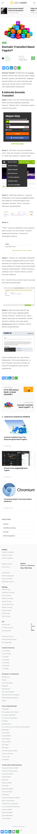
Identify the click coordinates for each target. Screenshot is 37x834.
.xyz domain (5, 660)
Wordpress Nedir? (7, 774)
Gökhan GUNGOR (8, 59)
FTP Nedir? (5, 786)
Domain (31, 73)
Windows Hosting (7, 598)
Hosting (5, 524)
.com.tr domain (6, 654)
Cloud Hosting (6, 610)
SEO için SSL (6, 625)
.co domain (5, 668)
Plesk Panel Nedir (7, 812)
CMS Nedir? (5, 795)
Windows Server (7, 564)
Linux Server (6, 567)
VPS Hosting (6, 613)
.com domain (6, 651)
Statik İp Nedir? (7, 783)
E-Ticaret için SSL (7, 628)
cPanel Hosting (6, 601)
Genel (4, 42)
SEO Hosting (6, 616)
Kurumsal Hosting (7, 604)
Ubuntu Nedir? (6, 777)
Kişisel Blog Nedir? (7, 789)
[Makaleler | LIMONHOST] (18, 3)
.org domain (5, 666)
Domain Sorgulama (8, 552)
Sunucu (23, 563)
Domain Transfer (7, 555)
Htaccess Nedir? (7, 809)
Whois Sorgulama (9, 536)
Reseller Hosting (7, 607)
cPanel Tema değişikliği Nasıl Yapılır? (15, 469)
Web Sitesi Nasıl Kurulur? (10, 771)
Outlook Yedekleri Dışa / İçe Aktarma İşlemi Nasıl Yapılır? (15, 438)
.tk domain (5, 657)
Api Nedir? (5, 780)
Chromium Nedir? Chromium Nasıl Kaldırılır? (17, 500)
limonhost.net (7, 324)
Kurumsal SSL (6, 631)
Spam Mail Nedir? (7, 815)
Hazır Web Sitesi (26, 568)
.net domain (5, 663)
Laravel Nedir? (6, 818)
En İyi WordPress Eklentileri (11, 807)
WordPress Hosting (9, 528)
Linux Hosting (6, 595)
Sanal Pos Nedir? (7, 792)
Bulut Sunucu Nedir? (8, 801)
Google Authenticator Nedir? (11, 798)
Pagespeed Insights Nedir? (10, 768)
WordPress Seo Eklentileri (10, 804)
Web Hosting (6, 589)
